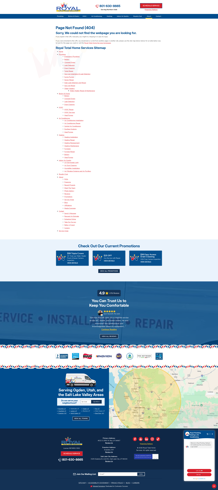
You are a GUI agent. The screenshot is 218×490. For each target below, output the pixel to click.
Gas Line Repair (69, 86)
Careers (67, 228)
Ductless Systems (70, 129)
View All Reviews (109, 336)
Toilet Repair (68, 71)
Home (61, 52)
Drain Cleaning (69, 68)
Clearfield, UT (62, 411)
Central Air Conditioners (72, 126)
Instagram (152, 439)
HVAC (61, 107)
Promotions (68, 197)
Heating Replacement (71, 143)
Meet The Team (69, 188)
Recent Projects (69, 185)
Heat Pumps (68, 115)
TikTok (158, 439)
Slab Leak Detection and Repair (75, 83)
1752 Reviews (114, 293)
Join (141, 474)
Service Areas (69, 200)
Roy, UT (97, 409)
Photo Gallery (69, 191)
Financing (67, 182)
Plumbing (62, 54)
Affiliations (68, 205)
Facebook (135, 439)
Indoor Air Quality (65, 160)
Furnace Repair (69, 152)
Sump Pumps (69, 77)
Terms (157, 458)
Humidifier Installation (72, 168)
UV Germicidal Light (71, 163)
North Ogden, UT (75, 413)
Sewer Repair (69, 80)
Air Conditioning (64, 118)
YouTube (141, 439)
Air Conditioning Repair (72, 123)
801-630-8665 (109, 6)
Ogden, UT (86, 409)
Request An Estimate (71, 216)
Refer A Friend (69, 225)
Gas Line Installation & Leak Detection (77, 74)
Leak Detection (69, 65)
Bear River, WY (99, 413)
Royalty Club (63, 174)
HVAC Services (69, 112)
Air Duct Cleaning (70, 165)
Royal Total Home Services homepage (97, 43)
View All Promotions (109, 271)
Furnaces (67, 149)
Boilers (66, 59)
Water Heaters (69, 89)
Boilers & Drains (64, 94)
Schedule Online (70, 219)
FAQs (66, 179)
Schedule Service (151, 6)
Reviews (67, 194)
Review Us (109, 443)
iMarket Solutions (99, 486)
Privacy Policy (141, 457)
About (61, 177)
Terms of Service (147, 457)
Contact (61, 211)
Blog (66, 203)
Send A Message (70, 213)
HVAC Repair (69, 110)
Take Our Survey (70, 222)
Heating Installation (71, 137)
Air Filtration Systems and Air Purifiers (77, 171)
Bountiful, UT (62, 409)
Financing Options (151, 10)
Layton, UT (74, 411)
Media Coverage (70, 208)
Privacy (154, 458)
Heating (61, 135)
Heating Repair (69, 140)
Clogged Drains (69, 62)
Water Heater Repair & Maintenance (82, 91)
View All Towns (81, 419)
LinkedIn (146, 439)
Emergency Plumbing (72, 57)
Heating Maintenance (71, 146)
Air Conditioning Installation (73, 120)
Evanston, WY (62, 413)
